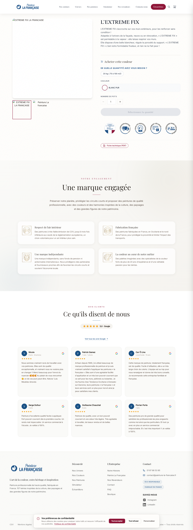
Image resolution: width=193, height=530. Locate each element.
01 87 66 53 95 (153, 470)
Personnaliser (149, 521)
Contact (111, 485)
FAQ (109, 489)
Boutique (111, 494)
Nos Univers (77, 470)
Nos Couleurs (78, 475)
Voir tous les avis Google (95, 339)
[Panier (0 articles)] (174, 6)
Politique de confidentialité (65, 524)
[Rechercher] (169, 6)
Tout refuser (134, 521)
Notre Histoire (113, 470)
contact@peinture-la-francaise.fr (161, 475)
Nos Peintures (78, 480)
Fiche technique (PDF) (116, 145)
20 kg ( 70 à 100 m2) (112, 73)
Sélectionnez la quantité (140, 112)
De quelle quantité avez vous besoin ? (124, 68)
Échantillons (77, 489)
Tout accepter (117, 521)
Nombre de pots (109, 96)
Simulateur (77, 485)
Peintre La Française (116, 475)
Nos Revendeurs (114, 480)
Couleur (105, 81)
